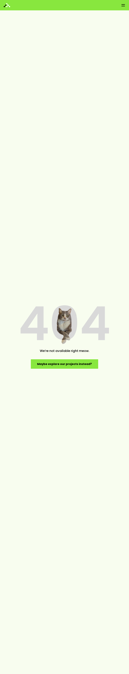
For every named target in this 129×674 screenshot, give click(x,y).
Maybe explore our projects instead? (64, 364)
